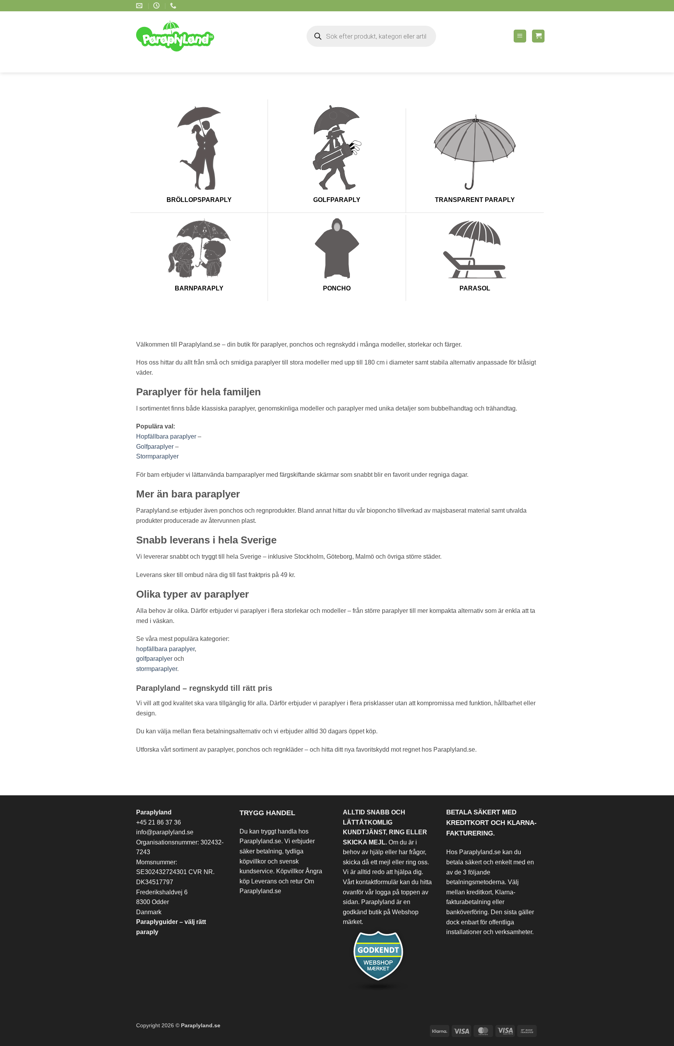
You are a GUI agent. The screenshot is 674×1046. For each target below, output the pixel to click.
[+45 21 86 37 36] (174, 5)
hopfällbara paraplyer (165, 649)
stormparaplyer (156, 668)
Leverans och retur (277, 881)
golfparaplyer (154, 658)
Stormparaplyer (157, 456)
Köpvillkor (290, 871)
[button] (520, 36)
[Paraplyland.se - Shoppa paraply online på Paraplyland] (180, 36)
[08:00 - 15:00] (157, 5)
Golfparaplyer (155, 446)
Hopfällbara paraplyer (166, 436)
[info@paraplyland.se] (140, 5)
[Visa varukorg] (538, 36)
